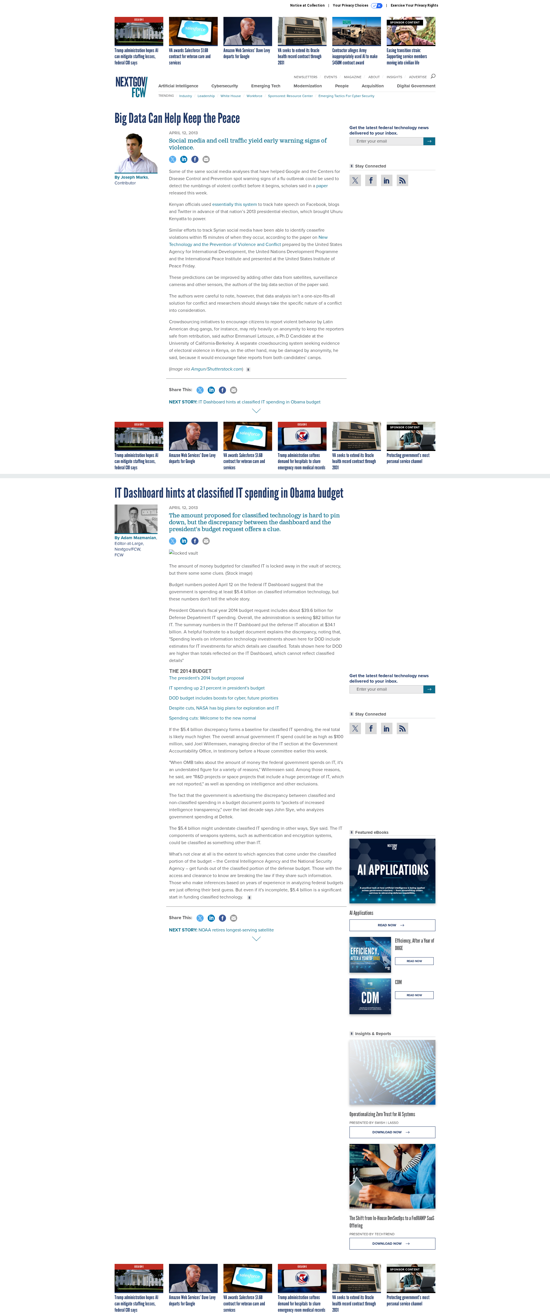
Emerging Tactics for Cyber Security (346, 95)
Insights (394, 77)
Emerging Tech (265, 86)
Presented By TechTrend (371, 1234)
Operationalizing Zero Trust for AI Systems (382, 1114)
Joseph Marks (134, 177)
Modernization (308, 86)
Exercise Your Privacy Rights (414, 5)
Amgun (198, 369)
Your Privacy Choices (351, 5)
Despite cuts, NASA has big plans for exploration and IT (224, 708)
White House (231, 95)
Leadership (206, 95)
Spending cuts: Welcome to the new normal (212, 718)
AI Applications (361, 912)
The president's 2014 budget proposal (206, 678)
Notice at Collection (307, 5)
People (342, 86)
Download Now (387, 1132)
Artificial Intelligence (178, 86)
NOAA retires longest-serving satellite (236, 930)
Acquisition (373, 86)
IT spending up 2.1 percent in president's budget (217, 688)
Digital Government (416, 86)
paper (322, 185)
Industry (185, 95)
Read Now (387, 925)
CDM (398, 982)
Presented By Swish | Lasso (373, 1122)
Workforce (254, 95)
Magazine (353, 77)
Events (330, 77)
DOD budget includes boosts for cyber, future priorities (223, 698)
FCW (119, 555)
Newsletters (305, 77)
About (374, 77)
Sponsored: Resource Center (290, 95)
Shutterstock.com (224, 369)
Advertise (418, 77)
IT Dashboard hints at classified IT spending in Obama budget (260, 402)
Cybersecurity (224, 86)
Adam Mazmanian (138, 538)
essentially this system (234, 204)
